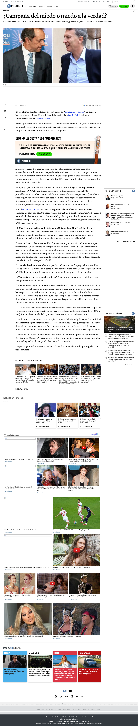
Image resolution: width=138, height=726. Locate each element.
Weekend (55, 707)
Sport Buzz (86, 710)
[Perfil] (15, 648)
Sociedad (56, 6)
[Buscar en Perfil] (133, 2)
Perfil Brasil (106, 1)
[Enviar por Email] (5, 123)
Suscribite (124, 6)
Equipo (76, 713)
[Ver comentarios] (133, 11)
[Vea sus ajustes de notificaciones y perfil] (133, 6)
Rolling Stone (77, 710)
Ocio (58, 704)
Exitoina (113, 704)
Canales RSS (41, 713)
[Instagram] (72, 696)
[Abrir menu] (4, 6)
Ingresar (114, 6)
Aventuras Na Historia (64, 710)
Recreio (93, 710)
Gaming (120, 704)
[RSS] (77, 697)
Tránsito (97, 713)
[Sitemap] (82, 697)
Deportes (53, 704)
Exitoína (98, 1)
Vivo (125, 704)
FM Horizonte (92, 707)
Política (41, 6)
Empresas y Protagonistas (90, 704)
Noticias (87, 1)
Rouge (75, 707)
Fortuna (61, 707)
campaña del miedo (74, 111)
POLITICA (6, 11)
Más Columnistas (124, 241)
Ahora (3, 704)
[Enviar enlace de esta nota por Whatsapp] (5, 117)
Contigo (53, 710)
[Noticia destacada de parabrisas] (89, 653)
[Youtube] (66, 697)
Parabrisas (69, 707)
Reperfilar (71, 704)
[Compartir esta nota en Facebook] (5, 105)
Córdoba (63, 704)
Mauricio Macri (42, 118)
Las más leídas (113, 313)
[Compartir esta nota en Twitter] (5, 111)
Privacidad (69, 713)
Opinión (49, 6)
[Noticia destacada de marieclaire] (40, 653)
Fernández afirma (30, 209)
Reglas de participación (86, 713)
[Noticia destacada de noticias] (15, 653)
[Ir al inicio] (15, 6)
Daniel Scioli (74, 115)
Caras (93, 1)
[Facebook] (56, 696)
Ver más (128, 365)
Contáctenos (61, 713)
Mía (80, 707)
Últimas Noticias (31, 6)
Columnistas (112, 191)
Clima (47, 704)
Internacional (40, 704)
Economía (24, 704)
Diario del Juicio (132, 704)
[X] (61, 696)
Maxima (99, 710)
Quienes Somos (50, 713)
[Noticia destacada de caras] (65, 653)
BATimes (84, 707)
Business (80, 1)
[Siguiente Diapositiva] (99, 417)
